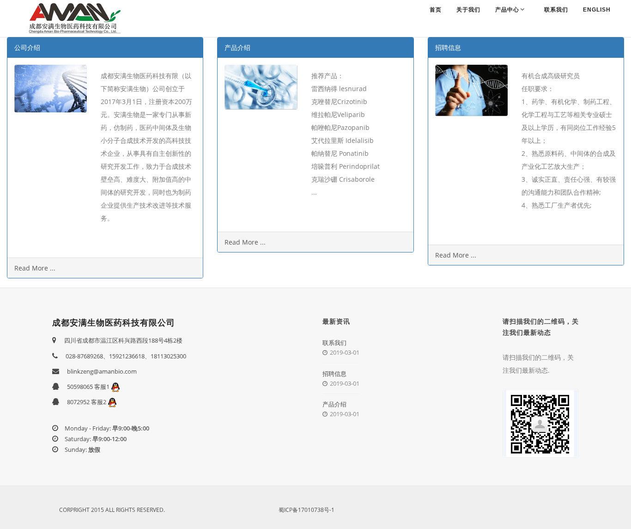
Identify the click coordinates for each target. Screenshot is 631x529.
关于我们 (468, 9)
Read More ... (34, 268)
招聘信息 (334, 373)
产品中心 (507, 9)
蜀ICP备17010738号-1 (306, 510)
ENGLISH (597, 9)
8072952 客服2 (87, 402)
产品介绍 (334, 404)
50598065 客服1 (89, 386)
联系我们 (556, 9)
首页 (436, 9)
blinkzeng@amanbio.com (102, 371)
